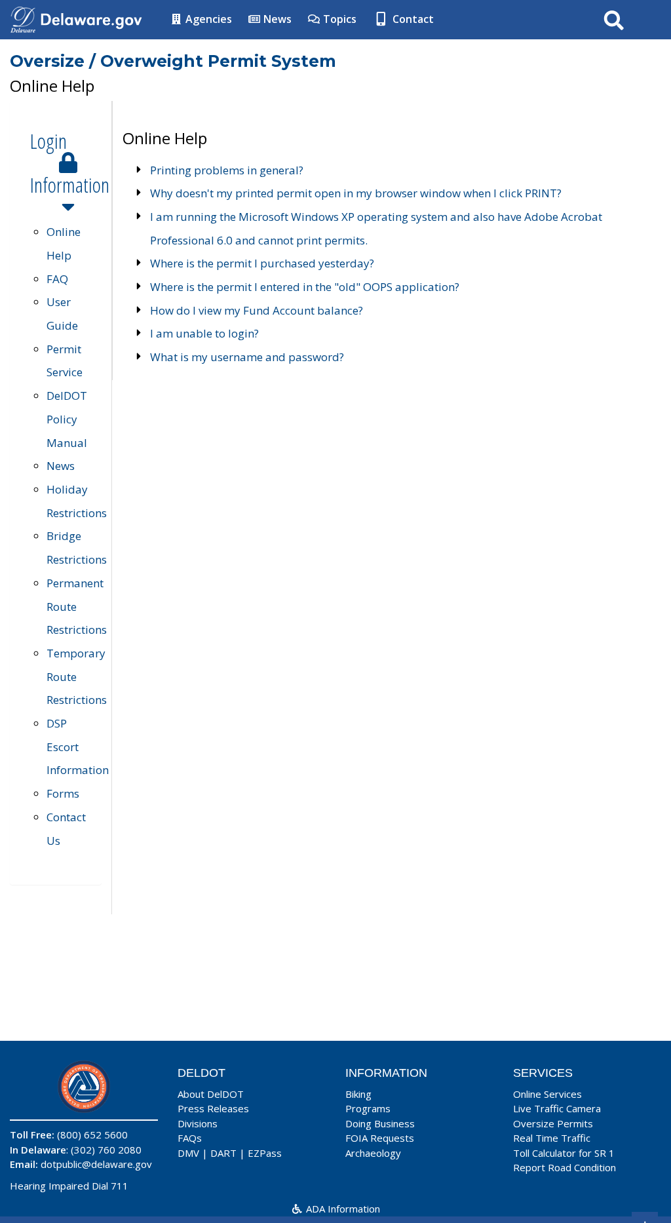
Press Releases (213, 1108)
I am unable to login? (204, 333)
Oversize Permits (553, 1123)
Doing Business (380, 1123)
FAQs (190, 1137)
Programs (368, 1108)
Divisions (198, 1123)
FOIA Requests (379, 1137)
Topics (338, 19)
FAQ (57, 278)
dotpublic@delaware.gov (96, 1164)
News (276, 19)
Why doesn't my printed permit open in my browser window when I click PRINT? (356, 193)
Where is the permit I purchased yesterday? (262, 263)
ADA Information (341, 1208)
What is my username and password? (247, 356)
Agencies (207, 19)
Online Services (547, 1093)
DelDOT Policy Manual (67, 419)
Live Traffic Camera (557, 1108)
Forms (63, 793)
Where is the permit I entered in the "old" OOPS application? (304, 286)
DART (223, 1152)
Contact (412, 19)
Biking (358, 1093)
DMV (188, 1152)
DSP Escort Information (78, 746)
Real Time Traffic (551, 1137)
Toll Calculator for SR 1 (564, 1152)
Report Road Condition (564, 1167)
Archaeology (373, 1152)
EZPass (265, 1152)
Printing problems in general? (226, 170)
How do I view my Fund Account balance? (256, 310)
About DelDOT (211, 1093)
